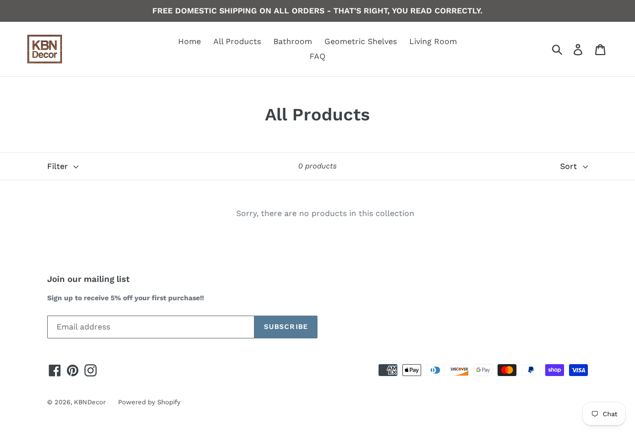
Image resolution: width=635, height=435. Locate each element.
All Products (237, 41)
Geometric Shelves (360, 41)
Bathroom (292, 41)
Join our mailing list (88, 279)
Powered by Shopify (149, 402)
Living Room (433, 41)
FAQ (317, 56)
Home (189, 41)
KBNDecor (90, 402)
